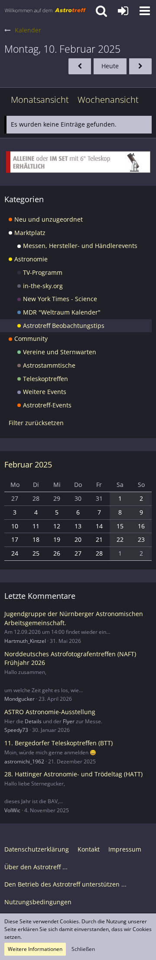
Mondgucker (19, 699)
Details (33, 721)
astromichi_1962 (24, 761)
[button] (144, 10)
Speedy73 (16, 730)
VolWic (12, 810)
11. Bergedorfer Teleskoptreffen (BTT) (58, 743)
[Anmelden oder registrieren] (123, 10)
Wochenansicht (108, 99)
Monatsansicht (40, 99)
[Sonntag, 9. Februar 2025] (79, 66)
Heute (110, 66)
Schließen (83, 949)
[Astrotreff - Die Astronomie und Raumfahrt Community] (45, 10)
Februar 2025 (28, 464)
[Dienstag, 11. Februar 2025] (140, 66)
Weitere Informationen (35, 949)
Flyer (69, 721)
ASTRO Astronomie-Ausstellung (49, 712)
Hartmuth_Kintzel (25, 641)
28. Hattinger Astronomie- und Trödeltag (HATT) (73, 774)
